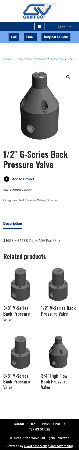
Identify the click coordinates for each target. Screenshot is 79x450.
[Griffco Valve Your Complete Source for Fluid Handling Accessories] (39, 11)
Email (30, 37)
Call (14, 37)
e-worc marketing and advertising (48, 446)
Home (7, 59)
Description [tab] (12, 223)
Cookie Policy (25, 424)
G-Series (57, 59)
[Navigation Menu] (39, 26)
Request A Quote (56, 37)
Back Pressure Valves (31, 59)
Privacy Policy (53, 424)
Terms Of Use (39, 429)
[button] (68, 77)
